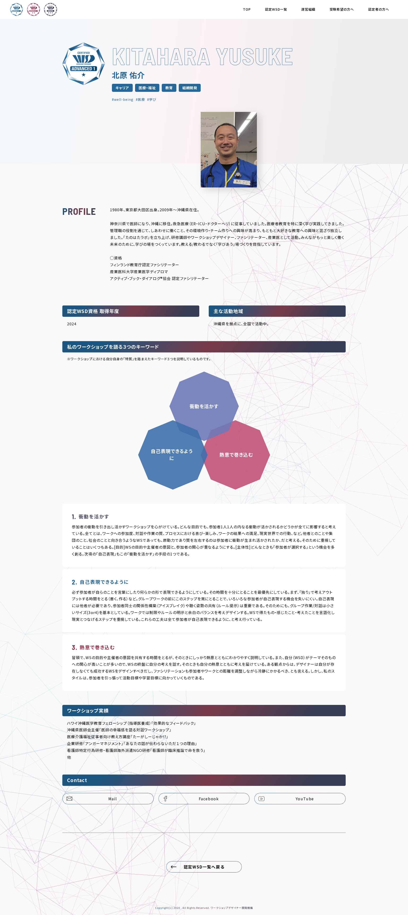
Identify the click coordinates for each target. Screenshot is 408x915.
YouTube (305, 798)
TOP (247, 9)
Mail (112, 798)
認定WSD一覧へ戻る (204, 867)
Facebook (209, 798)
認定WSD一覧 (276, 9)
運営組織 (308, 9)
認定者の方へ (378, 9)
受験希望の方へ (342, 9)
